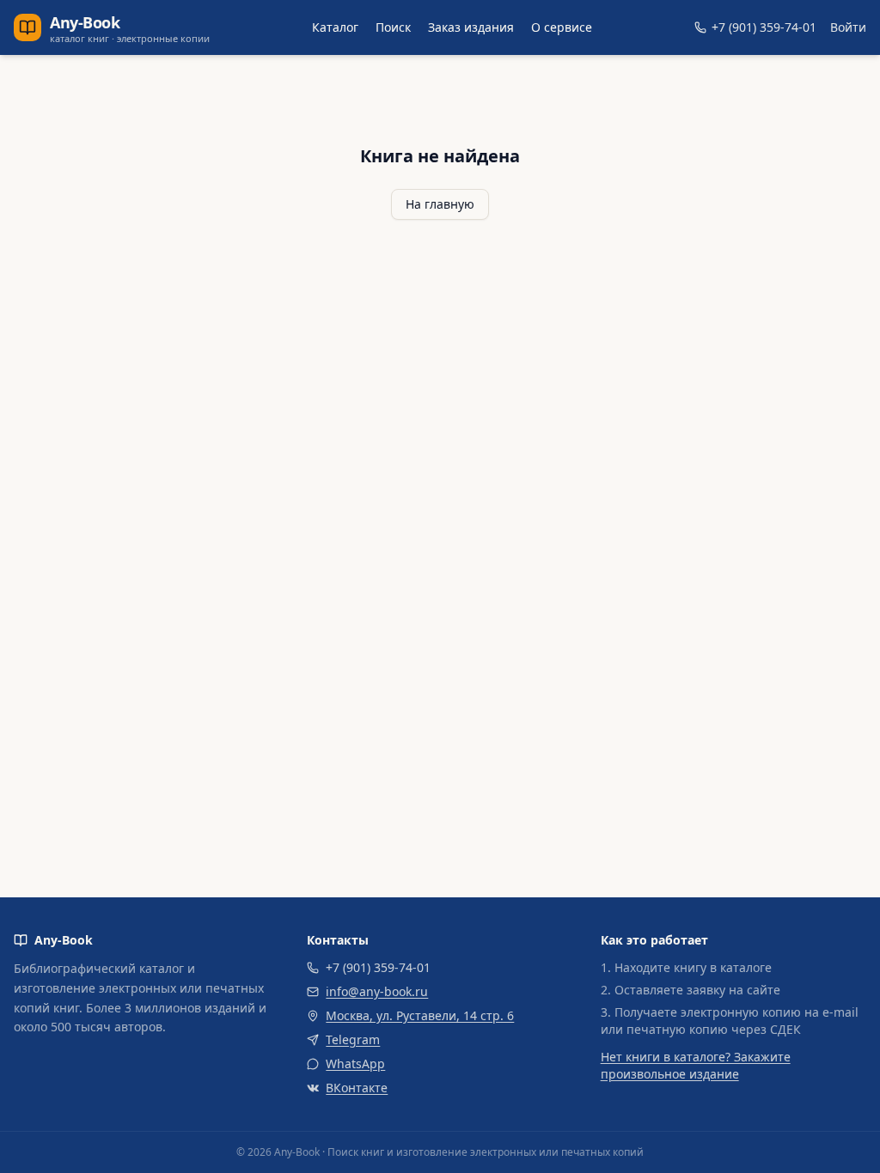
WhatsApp (355, 1063)
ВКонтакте (357, 1087)
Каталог (335, 27)
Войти (848, 27)
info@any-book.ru (377, 991)
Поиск (393, 27)
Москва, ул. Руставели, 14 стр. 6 (420, 1015)
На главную (440, 204)
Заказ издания (471, 27)
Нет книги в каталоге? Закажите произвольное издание (696, 1065)
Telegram (353, 1039)
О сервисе (561, 27)
